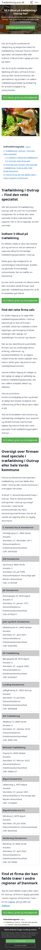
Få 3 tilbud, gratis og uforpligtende (20, 27)
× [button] (39, 928)
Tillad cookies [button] (20, 941)
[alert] (20, 938)
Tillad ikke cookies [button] (20, 945)
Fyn (20, 901)
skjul (28, 147)
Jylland (11, 901)
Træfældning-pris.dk (13, 2)
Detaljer (29, 937)
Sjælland (6, 905)
